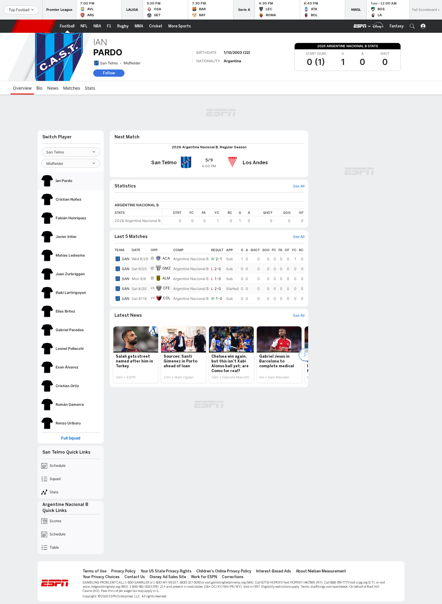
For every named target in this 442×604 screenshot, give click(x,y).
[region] (233, 217)
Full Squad (70, 438)
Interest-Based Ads (273, 571)
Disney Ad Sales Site (168, 577)
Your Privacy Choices (101, 577)
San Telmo (109, 63)
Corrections (233, 577)
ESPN (33, 26)
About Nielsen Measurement (321, 571)
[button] (412, 26)
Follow (109, 73)
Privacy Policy (123, 571)
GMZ (166, 268)
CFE (166, 288)
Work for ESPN (204, 577)
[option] (135, 354)
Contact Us (134, 577)
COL (166, 298)
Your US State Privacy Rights (166, 571)
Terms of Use (94, 571)
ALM (166, 278)
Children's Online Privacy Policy (223, 571)
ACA (166, 258)
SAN (125, 259)
